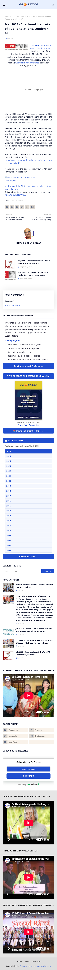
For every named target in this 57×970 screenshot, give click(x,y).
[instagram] (41, 736)
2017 (8, 495)
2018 (8, 491)
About (27, 962)
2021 (8, 476)
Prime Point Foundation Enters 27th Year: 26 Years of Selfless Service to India (34, 641)
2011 (8, 525)
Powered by (21, 784)
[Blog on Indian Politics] (41, 742)
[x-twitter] (41, 730)
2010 (8, 530)
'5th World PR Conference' (27, 62)
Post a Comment (12, 305)
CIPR (12, 200)
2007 (8, 545)
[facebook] (15, 730)
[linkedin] (15, 736)
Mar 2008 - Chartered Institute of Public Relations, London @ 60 (33, 273)
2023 (8, 466)
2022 (8, 471)
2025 (8, 456)
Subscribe (28, 776)
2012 (8, 520)
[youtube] (15, 742)
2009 (8, 535)
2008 (8, 540)
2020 (8, 481)
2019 (8, 486)
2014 (8, 510)
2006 (8, 550)
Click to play (10, 180)
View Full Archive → (28, 556)
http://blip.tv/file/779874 (16, 195)
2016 (8, 500)
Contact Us (36, 962)
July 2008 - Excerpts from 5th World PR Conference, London (34, 262)
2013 (8, 515)
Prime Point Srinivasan (28, 242)
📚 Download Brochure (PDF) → (28, 431)
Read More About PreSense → (28, 366)
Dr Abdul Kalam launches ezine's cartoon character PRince (34, 586)
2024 (8, 461)
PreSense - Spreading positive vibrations (35, 966)
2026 (8, 451)
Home (7, 16)
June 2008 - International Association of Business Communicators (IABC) (33, 630)
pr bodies (15, 16)
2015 (8, 505)
